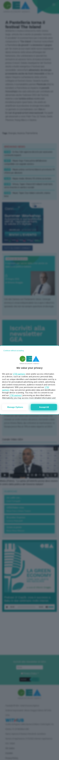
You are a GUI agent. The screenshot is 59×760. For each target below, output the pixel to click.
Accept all (44, 407)
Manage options (15, 407)
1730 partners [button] (19, 374)
